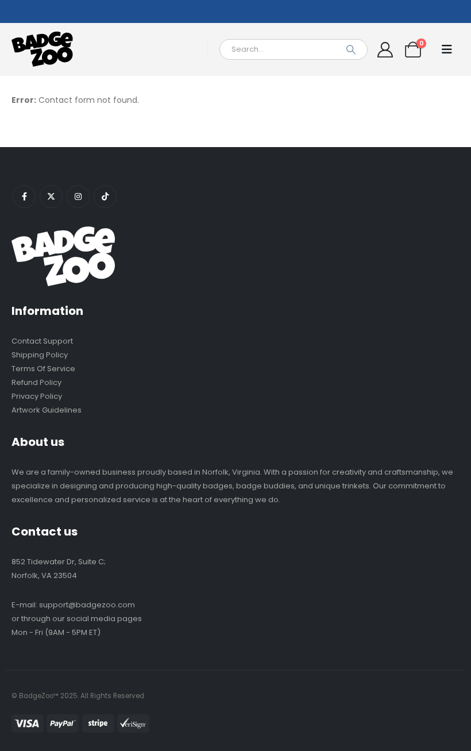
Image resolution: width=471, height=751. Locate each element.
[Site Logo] (43, 49)
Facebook (24, 196)
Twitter (51, 196)
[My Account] (385, 49)
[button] (447, 49)
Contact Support (42, 341)
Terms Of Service (43, 368)
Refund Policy (36, 382)
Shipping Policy (39, 354)
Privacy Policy (36, 396)
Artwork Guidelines (46, 410)
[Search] (351, 49)
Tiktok (105, 196)
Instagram (78, 196)
